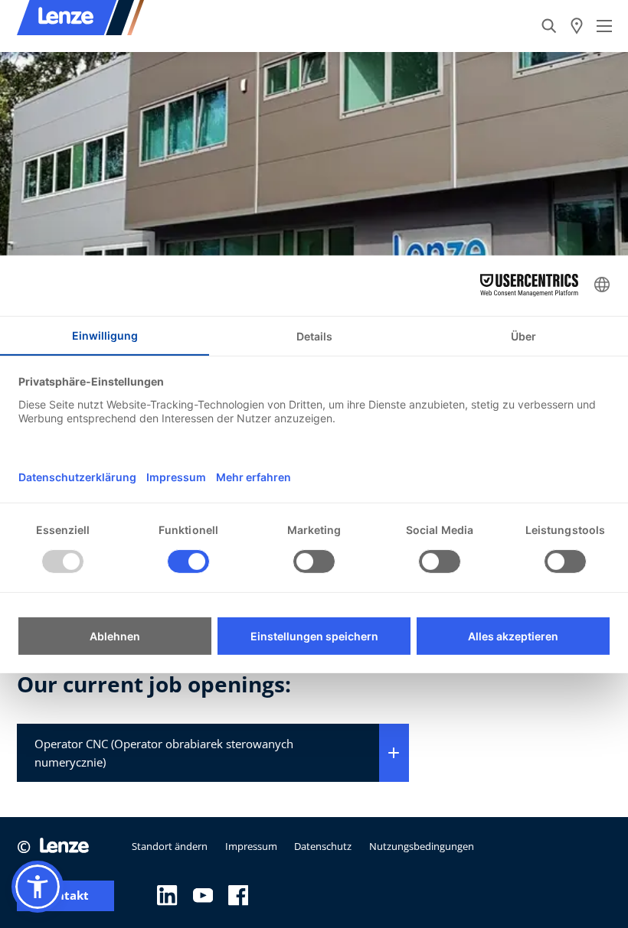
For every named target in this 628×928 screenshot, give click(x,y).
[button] (37, 887)
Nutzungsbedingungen (421, 846)
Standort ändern (170, 846)
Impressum (251, 846)
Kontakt (65, 895)
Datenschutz (323, 846)
